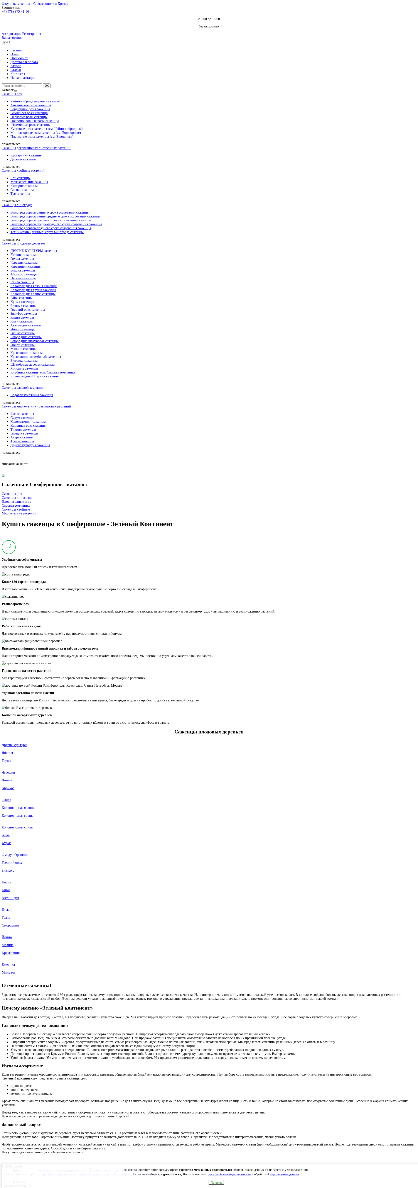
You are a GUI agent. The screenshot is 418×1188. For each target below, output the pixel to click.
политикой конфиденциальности (229, 1174)
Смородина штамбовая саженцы (34, 341)
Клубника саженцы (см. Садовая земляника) (43, 372)
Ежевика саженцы (24, 360)
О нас (14, 54)
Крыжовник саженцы (26, 353)
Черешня (8, 772)
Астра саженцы (22, 437)
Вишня (7, 780)
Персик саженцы (23, 278)
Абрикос (8, 788)
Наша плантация (22, 78)
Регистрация (31, 34)
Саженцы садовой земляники (24, 387)
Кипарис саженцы (24, 186)
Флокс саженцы (22, 414)
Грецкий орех (12, 862)
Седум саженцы (22, 417)
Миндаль (8, 972)
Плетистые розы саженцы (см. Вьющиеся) (41, 136)
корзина (16, 37)
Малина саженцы (23, 349)
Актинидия (10, 898)
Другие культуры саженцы (30, 445)
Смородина (10, 925)
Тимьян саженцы (23, 429)
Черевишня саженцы (25, 266)
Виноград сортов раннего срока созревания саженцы (49, 212)
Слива (6, 800)
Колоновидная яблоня (18, 808)
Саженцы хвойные (16, 509)
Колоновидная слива (17, 827)
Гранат (7, 917)
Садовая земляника (16, 505)
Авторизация (11, 34)
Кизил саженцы (22, 317)
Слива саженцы (22, 282)
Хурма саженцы (22, 302)
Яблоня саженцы (23, 254)
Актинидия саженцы (26, 325)
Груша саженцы (22, 258)
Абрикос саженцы (23, 274)
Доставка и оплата (24, 62)
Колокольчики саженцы (28, 421)
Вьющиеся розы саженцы (29, 113)
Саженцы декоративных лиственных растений (36, 148)
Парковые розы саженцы (28, 117)
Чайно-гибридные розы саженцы (35, 101)
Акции (15, 66)
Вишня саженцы (22, 270)
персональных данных (284, 1174)
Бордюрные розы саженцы (30, 109)
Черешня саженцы (24, 262)
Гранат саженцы (22, 333)
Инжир (7, 909)
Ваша (6, 37)
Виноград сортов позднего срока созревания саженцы (50, 228)
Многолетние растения (19, 513)
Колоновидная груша (17, 815)
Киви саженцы (21, 321)
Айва (6, 835)
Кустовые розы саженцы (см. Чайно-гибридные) (46, 129)
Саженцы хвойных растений (23, 170)
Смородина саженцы (26, 337)
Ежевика (8, 964)
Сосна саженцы (22, 190)
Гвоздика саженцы (24, 433)
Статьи (15, 70)
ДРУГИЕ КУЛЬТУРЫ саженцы (33, 251)
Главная (16, 50)
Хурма (6, 843)
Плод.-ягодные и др (16, 501)
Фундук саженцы (23, 305)
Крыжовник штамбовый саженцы (35, 356)
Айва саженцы (21, 298)
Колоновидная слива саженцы (33, 294)
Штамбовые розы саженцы (30, 125)
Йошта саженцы (22, 345)
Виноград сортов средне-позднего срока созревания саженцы (56, 224)
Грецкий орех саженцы (27, 309)
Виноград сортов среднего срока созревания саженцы (50, 220)
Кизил (6, 882)
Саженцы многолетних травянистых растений (36, 406)
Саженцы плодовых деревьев (24, 243)
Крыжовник (11, 953)
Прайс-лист (19, 58)
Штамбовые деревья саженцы (32, 364)
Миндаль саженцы (24, 368)
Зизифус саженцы (23, 313)
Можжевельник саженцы (29, 182)
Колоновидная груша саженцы (33, 290)
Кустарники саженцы (26, 155)
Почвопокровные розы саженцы (34, 121)
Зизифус (8, 870)
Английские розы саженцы (30, 105)
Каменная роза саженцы (28, 425)
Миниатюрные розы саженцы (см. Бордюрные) (45, 132)
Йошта (7, 937)
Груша (6, 760)
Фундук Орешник (15, 855)
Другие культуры (14, 745)
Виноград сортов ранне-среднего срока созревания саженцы (55, 216)
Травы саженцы (22, 441)
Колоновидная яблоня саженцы (33, 286)
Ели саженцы (20, 178)
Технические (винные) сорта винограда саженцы (47, 232)
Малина (7, 945)
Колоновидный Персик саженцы (34, 376)
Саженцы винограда (17, 205)
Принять (216, 1182)
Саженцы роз (12, 94)
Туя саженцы (20, 193)
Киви (6, 890)
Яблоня (7, 753)
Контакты (17, 74)
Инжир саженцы (22, 329)
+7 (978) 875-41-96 (15, 11)
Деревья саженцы (23, 159)
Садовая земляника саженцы (31, 395)
